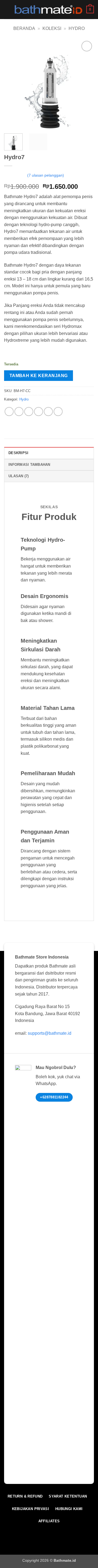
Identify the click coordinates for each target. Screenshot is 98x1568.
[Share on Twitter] (28, 411)
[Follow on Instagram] (36, 1534)
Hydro (77, 28)
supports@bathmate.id (49, 1033)
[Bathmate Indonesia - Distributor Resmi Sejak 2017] (48, 9)
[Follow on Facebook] (27, 1534)
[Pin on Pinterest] (48, 411)
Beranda (24, 28)
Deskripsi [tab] (18, 453)
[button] (7, 9)
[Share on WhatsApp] (9, 411)
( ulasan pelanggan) (45, 175)
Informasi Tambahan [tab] (29, 465)
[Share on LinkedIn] (58, 411)
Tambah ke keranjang (39, 375)
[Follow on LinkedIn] (45, 1534)
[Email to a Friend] (38, 411)
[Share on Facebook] (18, 411)
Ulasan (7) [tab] (18, 476)
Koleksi (51, 28)
